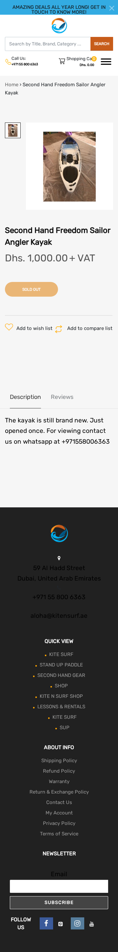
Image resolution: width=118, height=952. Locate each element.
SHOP (61, 686)
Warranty (59, 781)
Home (11, 85)
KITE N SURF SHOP (61, 696)
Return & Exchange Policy (59, 792)
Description (25, 397)
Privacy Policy (59, 823)
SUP (64, 727)
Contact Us (59, 802)
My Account (59, 813)
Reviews (62, 397)
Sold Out (31, 289)
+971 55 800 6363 (24, 64)
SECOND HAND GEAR (61, 675)
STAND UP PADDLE (61, 665)
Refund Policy (59, 771)
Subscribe (59, 902)
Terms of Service (59, 834)
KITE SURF (61, 654)
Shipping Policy (59, 760)
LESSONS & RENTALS (61, 707)
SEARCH (101, 43)
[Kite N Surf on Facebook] (46, 923)
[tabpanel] (69, 166)
